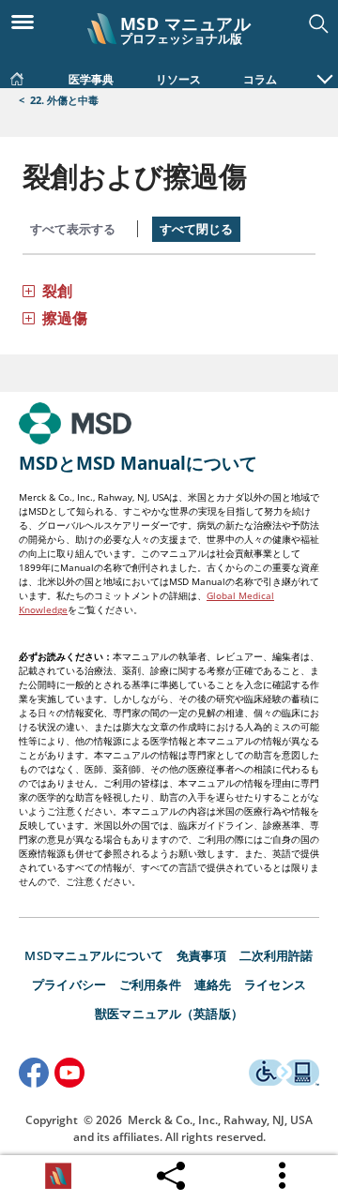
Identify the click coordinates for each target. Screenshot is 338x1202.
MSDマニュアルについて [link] (93, 955)
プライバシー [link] (69, 984)
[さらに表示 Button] (283, 1175)
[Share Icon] (171, 1171)
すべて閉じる (196, 228)
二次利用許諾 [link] (276, 955)
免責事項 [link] (201, 955)
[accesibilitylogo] (284, 1075)
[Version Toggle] (58, 1175)
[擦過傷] (29, 317)
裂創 (57, 290)
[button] (325, 69)
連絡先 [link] (212, 984)
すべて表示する (72, 228)
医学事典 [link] (91, 79)
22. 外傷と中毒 (64, 100)
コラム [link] (260, 79)
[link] (17, 75)
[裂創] (29, 290)
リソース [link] (178, 79)
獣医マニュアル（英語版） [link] (169, 1013)
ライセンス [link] (275, 984)
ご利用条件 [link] (150, 984)
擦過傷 (64, 318)
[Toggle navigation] (28, 21)
